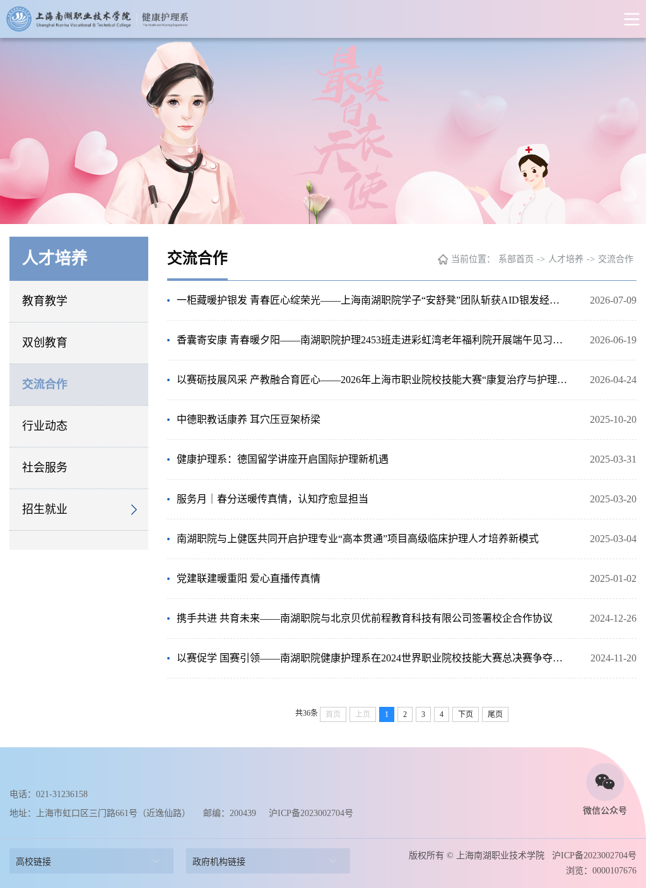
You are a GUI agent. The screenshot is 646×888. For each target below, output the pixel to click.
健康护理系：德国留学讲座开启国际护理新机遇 (283, 459)
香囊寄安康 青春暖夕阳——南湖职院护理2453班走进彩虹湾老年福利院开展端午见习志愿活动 (372, 339)
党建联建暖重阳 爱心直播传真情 (248, 578)
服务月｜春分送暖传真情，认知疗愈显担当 (272, 499)
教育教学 (45, 301)
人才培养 (566, 259)
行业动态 (45, 426)
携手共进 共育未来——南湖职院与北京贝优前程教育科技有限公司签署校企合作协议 (365, 618)
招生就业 (45, 509)
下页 (465, 714)
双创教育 (45, 342)
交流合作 (45, 384)
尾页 (495, 714)
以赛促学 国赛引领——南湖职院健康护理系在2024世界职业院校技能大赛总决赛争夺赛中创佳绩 (372, 658)
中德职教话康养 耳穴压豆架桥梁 (248, 419)
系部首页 (516, 259)
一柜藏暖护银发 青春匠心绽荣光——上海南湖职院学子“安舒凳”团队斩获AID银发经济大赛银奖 (372, 300)
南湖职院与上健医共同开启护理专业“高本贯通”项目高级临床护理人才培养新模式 (358, 538)
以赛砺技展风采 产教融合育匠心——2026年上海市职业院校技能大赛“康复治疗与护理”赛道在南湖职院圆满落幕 (372, 379)
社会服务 (45, 467)
